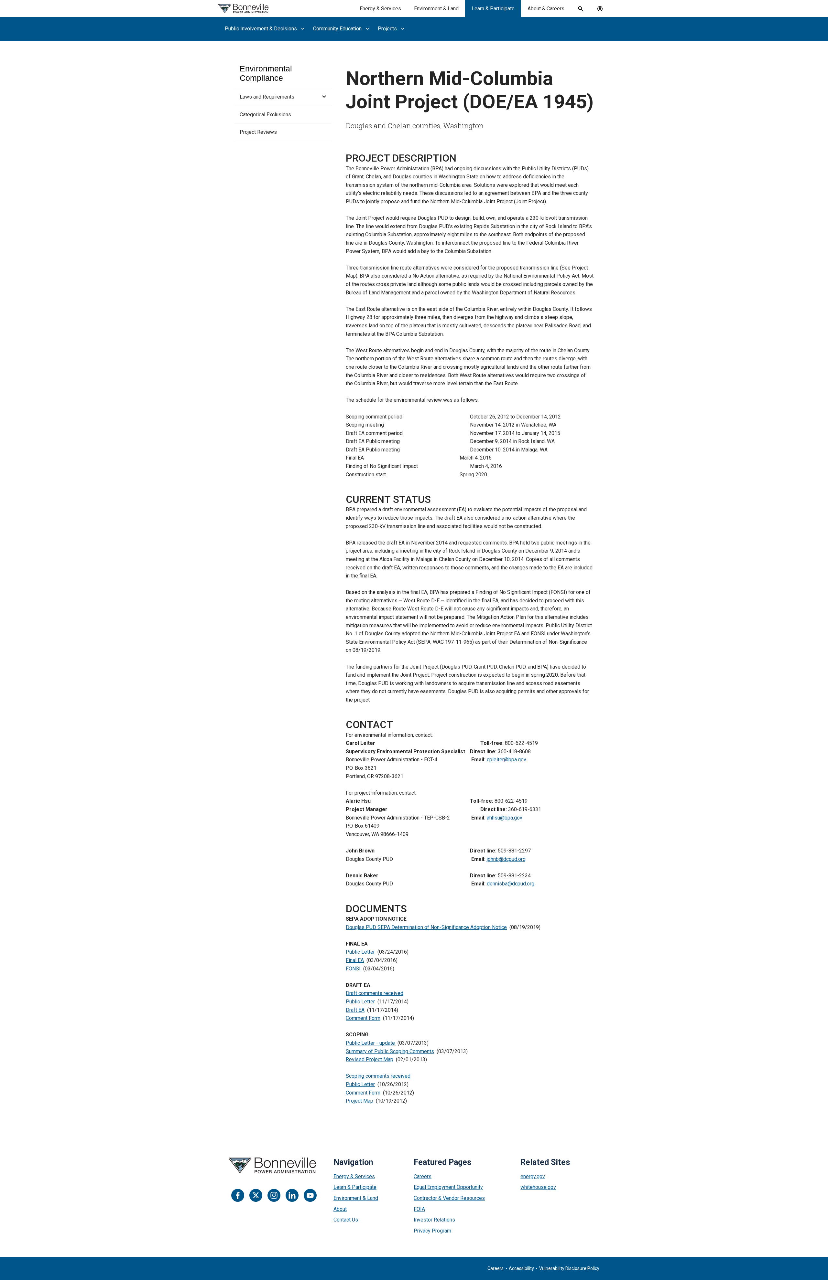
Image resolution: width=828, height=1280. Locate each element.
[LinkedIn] (292, 1195)
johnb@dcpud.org (506, 859)
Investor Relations (434, 1220)
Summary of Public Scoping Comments (390, 1051)
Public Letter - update (371, 1043)
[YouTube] (310, 1195)
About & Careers (546, 8)
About (340, 1209)
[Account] (600, 9)
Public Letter (360, 952)
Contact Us (345, 1220)
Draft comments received (374, 993)
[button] (322, 97)
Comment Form (363, 1018)
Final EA (355, 960)
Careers (422, 1176)
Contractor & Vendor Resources (449, 1198)
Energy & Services (380, 8)
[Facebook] (238, 1195)
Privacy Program (432, 1231)
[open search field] (580, 9)
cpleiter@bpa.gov (506, 759)
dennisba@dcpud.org (510, 884)
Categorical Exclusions (265, 114)
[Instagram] (274, 1195)
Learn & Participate (493, 8)
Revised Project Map (369, 1059)
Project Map (359, 1101)
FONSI (353, 969)
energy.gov (532, 1176)
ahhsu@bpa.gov (504, 818)
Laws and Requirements (267, 97)
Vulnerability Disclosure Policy (569, 1268)
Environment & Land (436, 8)
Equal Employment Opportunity (448, 1187)
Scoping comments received (378, 1076)
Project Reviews (258, 132)
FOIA (419, 1209)
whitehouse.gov (538, 1187)
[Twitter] (256, 1195)
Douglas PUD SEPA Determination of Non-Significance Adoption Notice (426, 927)
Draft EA (355, 1010)
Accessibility (521, 1268)
